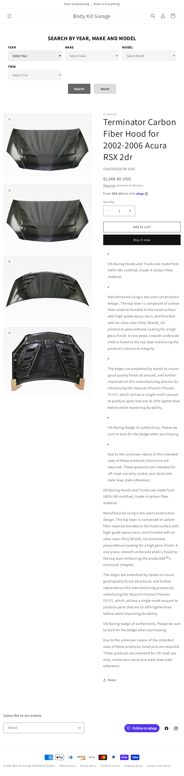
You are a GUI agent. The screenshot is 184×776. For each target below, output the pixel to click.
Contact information (159, 765)
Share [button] (112, 680)
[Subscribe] (79, 728)
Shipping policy (133, 765)
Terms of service (110, 765)
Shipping (109, 185)
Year (12, 47)
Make (69, 47)
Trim (11, 66)
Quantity (108, 202)
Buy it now (142, 240)
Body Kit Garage (22, 765)
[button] (9, 16)
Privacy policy (88, 765)
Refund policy (67, 765)
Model (127, 47)
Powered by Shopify (43, 765)
